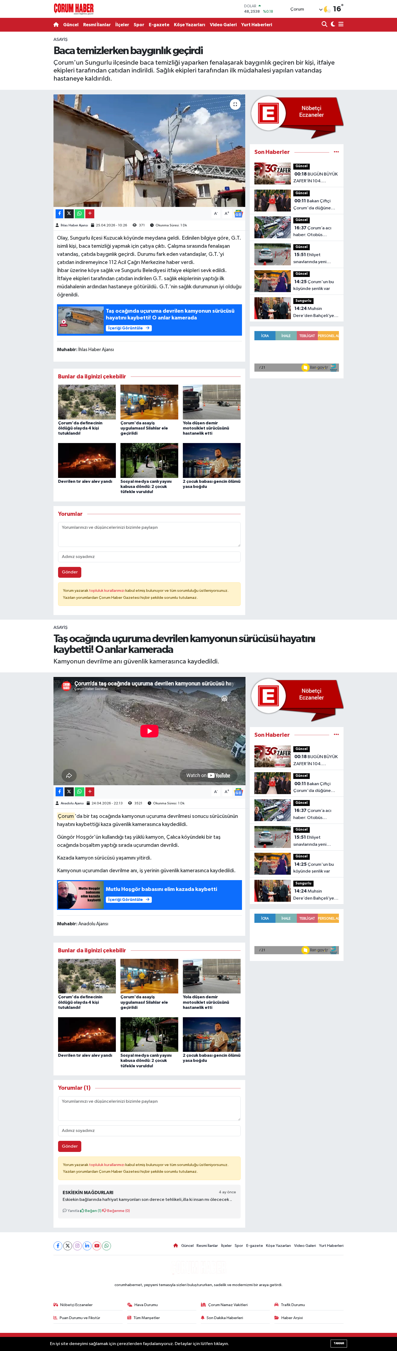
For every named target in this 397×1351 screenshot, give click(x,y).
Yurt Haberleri (256, 24)
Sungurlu (303, 301)
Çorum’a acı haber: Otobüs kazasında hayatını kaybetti (312, 232)
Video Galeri (223, 24)
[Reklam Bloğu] (297, 117)
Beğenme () (118, 1211)
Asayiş (60, 39)
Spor (139, 24)
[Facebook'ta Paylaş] (59, 213)
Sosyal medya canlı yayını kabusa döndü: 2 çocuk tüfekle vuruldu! (145, 486)
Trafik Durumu (293, 1305)
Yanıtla (73, 1211)
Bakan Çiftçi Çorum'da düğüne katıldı (312, 205)
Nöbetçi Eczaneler (76, 1305)
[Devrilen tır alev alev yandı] (87, 460)
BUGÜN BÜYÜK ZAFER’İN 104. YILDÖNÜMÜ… (315, 178)
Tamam (339, 1343)
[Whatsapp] (106, 1245)
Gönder (70, 572)
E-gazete (159, 24)
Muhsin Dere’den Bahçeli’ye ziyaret (313, 312)
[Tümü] (336, 152)
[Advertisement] (28, 117)
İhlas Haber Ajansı (74, 225)
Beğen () (93, 1211)
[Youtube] (96, 1245)
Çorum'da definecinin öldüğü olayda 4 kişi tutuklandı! (80, 428)
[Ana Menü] (340, 25)
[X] (67, 1245)
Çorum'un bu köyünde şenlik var (313, 285)
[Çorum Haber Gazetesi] (73, 9)
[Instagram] (77, 1245)
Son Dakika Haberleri (225, 1318)
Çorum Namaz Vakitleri (228, 1305)
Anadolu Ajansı (72, 803)
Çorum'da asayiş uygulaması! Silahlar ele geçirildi (144, 428)
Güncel (71, 24)
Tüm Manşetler (146, 1318)
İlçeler (122, 24)
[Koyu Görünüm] (332, 25)
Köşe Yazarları (189, 24)
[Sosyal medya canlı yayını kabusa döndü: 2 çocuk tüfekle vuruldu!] (149, 460)
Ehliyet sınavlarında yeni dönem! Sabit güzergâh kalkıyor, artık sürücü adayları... (315, 258)
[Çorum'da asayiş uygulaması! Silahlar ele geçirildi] (149, 402)
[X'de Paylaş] (69, 213)
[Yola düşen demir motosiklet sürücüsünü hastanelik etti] (212, 402)
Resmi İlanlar (97, 24)
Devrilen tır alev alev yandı (85, 481)
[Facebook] (57, 1245)
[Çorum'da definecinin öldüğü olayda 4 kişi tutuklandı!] (87, 402)
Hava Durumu (146, 1305)
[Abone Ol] (238, 213)
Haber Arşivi (292, 1318)
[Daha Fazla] (89, 213)
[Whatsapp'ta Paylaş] (79, 213)
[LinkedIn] (87, 1245)
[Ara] (325, 25)
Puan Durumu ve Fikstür (80, 1318)
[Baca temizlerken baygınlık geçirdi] (149, 150)
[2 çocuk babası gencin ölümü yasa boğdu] (212, 460)
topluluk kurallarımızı (107, 591)
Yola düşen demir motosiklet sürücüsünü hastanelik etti (206, 428)
